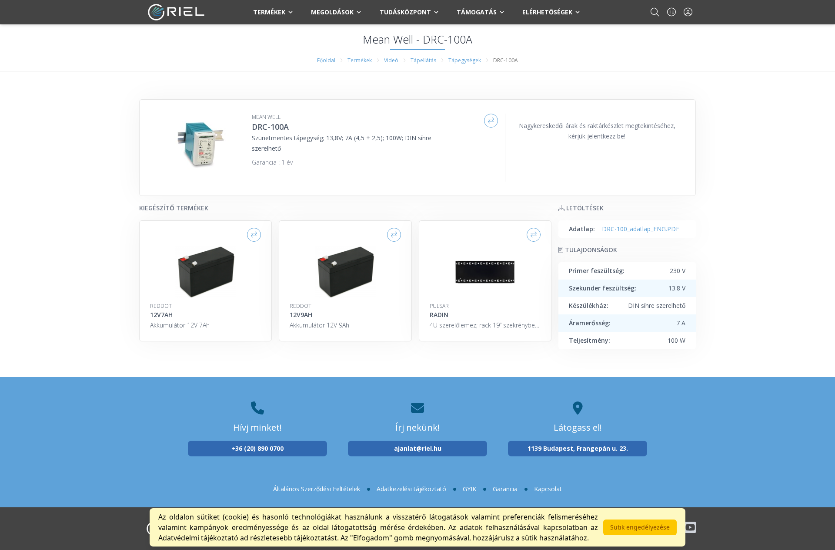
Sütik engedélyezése (640, 527)
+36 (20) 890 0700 (257, 448)
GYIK (469, 489)
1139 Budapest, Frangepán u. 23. (578, 448)
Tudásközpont (405, 12)
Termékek (269, 12)
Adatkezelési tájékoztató (411, 489)
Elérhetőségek (547, 12)
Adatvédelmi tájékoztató (198, 538)
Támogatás (477, 12)
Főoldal (326, 60)
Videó (391, 60)
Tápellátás (423, 60)
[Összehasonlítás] (491, 121)
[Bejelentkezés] (688, 12)
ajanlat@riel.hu (417, 448)
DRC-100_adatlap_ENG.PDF (640, 229)
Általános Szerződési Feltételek (316, 489)
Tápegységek (464, 60)
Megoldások (332, 12)
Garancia (505, 489)
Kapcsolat (548, 489)
